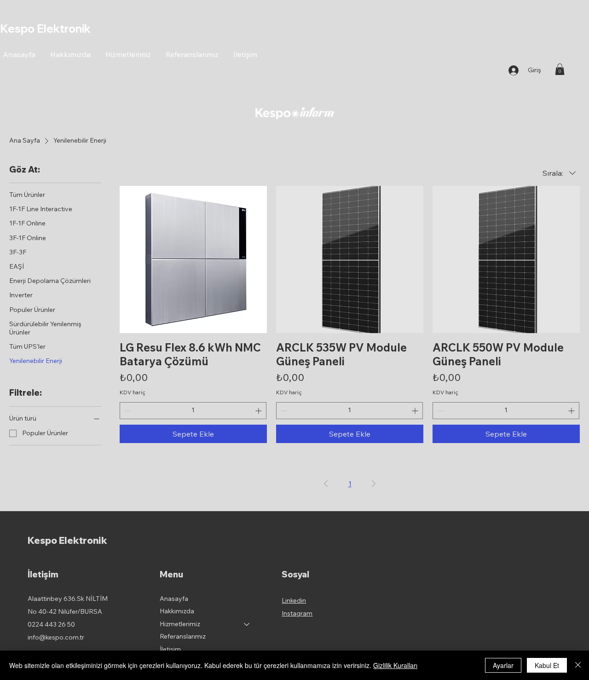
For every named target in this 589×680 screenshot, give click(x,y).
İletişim (170, 649)
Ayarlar (503, 665)
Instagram (297, 613)
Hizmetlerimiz (180, 624)
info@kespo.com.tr (56, 637)
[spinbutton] (193, 411)
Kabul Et (547, 665)
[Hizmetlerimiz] (247, 624)
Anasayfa (174, 598)
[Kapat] (577, 665)
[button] (560, 69)
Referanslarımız (183, 636)
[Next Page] (373, 483)
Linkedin (294, 600)
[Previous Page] (325, 483)
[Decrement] (127, 411)
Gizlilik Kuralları (395, 665)
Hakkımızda (177, 611)
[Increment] (259, 411)
